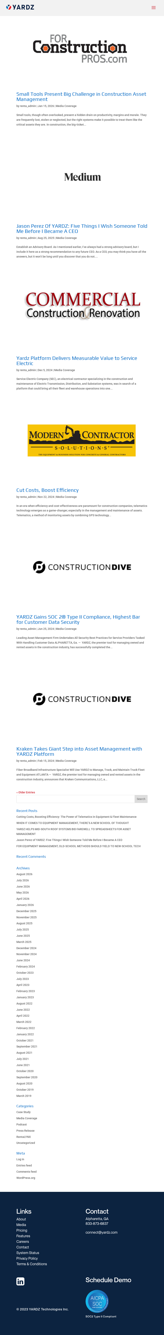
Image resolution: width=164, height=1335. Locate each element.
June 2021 (23, 1065)
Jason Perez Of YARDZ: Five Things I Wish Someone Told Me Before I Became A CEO (81, 228)
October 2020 (25, 1071)
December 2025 (26, 911)
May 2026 (22, 892)
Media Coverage (66, 106)
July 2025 (22, 929)
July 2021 (22, 1058)
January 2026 (25, 905)
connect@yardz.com (101, 1232)
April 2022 (22, 1015)
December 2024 (26, 948)
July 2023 (22, 979)
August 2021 (24, 1052)
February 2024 (25, 966)
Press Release (25, 1130)
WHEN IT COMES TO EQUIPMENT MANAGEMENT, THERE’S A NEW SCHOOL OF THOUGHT (72, 823)
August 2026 (24, 874)
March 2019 (23, 1095)
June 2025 (23, 935)
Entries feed (24, 1165)
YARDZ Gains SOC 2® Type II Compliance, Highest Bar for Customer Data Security (78, 619)
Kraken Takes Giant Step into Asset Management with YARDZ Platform (79, 751)
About (21, 1219)
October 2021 (25, 1040)
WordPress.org (25, 1177)
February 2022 (25, 1028)
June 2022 (23, 1009)
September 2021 (26, 1046)
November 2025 (26, 917)
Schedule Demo (108, 1280)
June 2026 (23, 886)
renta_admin (28, 106)
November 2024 (26, 954)
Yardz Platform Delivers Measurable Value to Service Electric (76, 360)
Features (23, 1236)
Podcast (21, 1124)
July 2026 (22, 880)
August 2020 (24, 1083)
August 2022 (24, 1003)
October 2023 (25, 972)
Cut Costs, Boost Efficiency (47, 490)
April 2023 (22, 985)
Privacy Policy (27, 1258)
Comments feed (26, 1171)
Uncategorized (25, 1142)
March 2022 (23, 1021)
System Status (27, 1252)
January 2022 (25, 1034)
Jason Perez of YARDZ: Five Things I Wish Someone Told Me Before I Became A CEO (69, 840)
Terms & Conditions (31, 1264)
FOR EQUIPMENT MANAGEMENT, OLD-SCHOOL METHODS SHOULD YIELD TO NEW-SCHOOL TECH (78, 846)
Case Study (23, 1112)
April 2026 (22, 898)
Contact (22, 1247)
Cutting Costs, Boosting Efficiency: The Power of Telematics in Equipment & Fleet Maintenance (76, 816)
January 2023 (25, 997)
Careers (22, 1241)
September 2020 (26, 1077)
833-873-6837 (97, 1223)
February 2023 (25, 991)
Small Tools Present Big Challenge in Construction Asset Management (81, 96)
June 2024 (23, 960)
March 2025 (23, 942)
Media (21, 1224)
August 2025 (24, 923)
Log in (20, 1159)
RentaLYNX (23, 1136)
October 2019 (25, 1089)
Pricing (21, 1230)
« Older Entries (25, 792)
